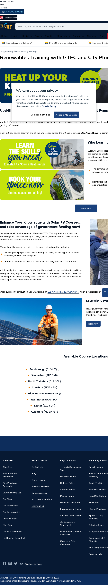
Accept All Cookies (66, 114)
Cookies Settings (40, 114)
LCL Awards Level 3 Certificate (63, 291)
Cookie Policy (49, 106)
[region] (54, 102)
